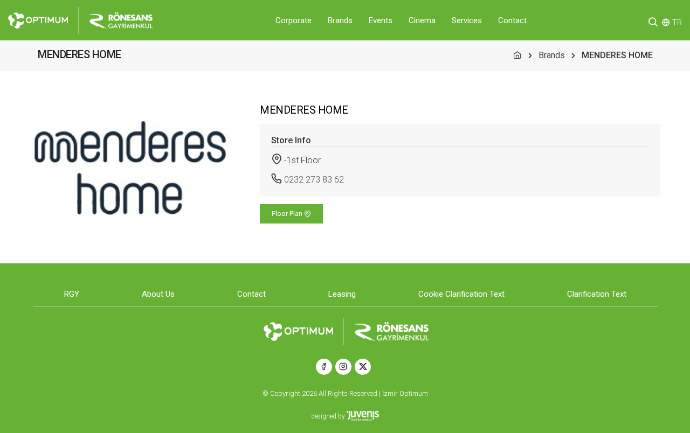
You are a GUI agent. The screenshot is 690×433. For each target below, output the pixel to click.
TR (677, 22)
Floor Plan (288, 213)
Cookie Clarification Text (461, 294)
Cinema (422, 20)
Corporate (293, 20)
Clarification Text (596, 294)
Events (380, 20)
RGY (71, 294)
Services (467, 20)
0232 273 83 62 (314, 179)
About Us (158, 294)
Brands (340, 20)
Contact (512, 20)
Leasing (342, 294)
